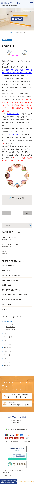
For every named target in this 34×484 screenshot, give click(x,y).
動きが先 (4, 309)
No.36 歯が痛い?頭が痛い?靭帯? (11, 275)
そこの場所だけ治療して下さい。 (11, 290)
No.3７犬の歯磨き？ (8, 265)
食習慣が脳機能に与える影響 (10, 280)
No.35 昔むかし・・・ (8, 285)
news (6, 39)
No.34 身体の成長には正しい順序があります (14, 294)
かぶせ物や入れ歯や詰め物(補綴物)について (14, 299)
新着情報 (15, 32)
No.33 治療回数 (6, 304)
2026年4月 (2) (10, 329)
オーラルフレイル (7, 270)
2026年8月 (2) (10, 324)
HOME (10, 32)
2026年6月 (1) (10, 327)
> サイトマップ (5, 472)
